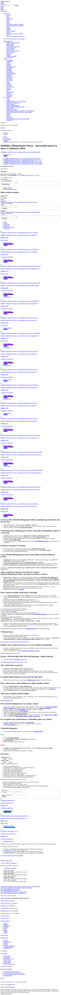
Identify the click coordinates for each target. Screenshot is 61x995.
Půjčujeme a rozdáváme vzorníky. (31, 650)
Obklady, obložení (11, 31)
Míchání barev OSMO (12, 109)
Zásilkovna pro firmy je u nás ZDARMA (16, 101)
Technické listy (7, 948)
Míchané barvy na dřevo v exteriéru (15, 24)
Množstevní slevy (5, 910)
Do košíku (4, 208)
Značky (5, 58)
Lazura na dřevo (7, 961)
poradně (21, 589)
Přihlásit (2, 4)
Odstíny (5, 223)
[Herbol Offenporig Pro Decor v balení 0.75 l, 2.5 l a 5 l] (14, 662)
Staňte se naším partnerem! (13, 105)
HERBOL (9, 69)
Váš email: (4, 792)
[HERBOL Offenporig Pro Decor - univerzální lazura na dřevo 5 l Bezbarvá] (16, 887)
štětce (15, 611)
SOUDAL (9, 76)
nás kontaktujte (10, 851)
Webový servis (11, 984)
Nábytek (9, 29)
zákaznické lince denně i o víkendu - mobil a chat (27, 716)
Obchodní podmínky (8, 947)
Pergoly (8, 23)
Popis (5, 222)
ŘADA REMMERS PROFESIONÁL (16, 106)
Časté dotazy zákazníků (6, 969)
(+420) (11, 175)
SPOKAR (9, 64)
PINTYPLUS (10, 94)
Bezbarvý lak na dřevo (9, 964)
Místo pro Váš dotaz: (7, 795)
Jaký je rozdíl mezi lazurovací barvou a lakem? (15, 974)
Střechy (8, 20)
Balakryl (6, 932)
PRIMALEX (10, 74)
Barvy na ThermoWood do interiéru (15, 36)
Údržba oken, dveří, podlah (13, 46)
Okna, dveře (9, 19)
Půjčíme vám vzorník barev (13, 102)
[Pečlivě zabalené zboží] (6, 700)
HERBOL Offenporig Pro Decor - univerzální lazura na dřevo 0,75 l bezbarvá (19, 202)
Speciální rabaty (4, 913)
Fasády (8, 17)
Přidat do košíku (5, 184)
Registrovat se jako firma (6, 860)
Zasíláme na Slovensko (9, 945)
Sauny (8, 35)
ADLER (9, 65)
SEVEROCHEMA (11, 73)
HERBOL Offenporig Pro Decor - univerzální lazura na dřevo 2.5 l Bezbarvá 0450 (20, 212)
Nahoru (2, 978)
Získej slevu (6, 228)
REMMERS (9, 61)
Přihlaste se (14, 863)
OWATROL (9, 96)
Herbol (5, 928)
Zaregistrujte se (7, 850)
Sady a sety (9, 53)
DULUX (9, 88)
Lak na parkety (7, 956)
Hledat (2, 6)
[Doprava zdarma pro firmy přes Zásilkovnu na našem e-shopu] (12, 855)
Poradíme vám (4, 905)
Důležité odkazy (4, 937)
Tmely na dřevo (10, 49)
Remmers (6, 924)
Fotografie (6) (7, 224)
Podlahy (8, 28)
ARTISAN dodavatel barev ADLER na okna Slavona (19, 112)
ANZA (8, 82)
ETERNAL (9, 84)
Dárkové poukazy (11, 104)
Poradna (8, 113)
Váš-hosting (11, 987)
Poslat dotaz (6, 226)
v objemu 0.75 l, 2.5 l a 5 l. (20, 659)
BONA (8, 81)
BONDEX (9, 70)
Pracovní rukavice (11, 48)
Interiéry (8, 27)
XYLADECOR (10, 86)
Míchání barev (10, 108)
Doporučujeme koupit (9, 227)
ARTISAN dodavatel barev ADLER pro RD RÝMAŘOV (20, 110)
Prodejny (9, 116)
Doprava (9, 100)
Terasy (8, 21)
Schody (8, 32)
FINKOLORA (10, 92)
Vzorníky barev (10, 57)
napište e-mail (24, 175)
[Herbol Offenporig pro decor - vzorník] (10, 653)
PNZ (8, 90)
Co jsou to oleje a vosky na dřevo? (12, 971)
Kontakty (6, 943)
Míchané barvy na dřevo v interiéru (15, 33)
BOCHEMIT (10, 80)
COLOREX (9, 68)
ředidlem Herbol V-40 (33, 680)
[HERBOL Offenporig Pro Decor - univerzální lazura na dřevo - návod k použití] (13, 891)
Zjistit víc (3, 127)
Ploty (8, 16)
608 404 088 (18, 119)
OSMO (8, 62)
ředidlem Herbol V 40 (31, 628)
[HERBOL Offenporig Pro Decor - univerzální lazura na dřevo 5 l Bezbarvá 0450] (20, 152)
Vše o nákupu (4, 11)
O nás (8, 98)
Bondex (5, 930)
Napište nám (9, 120)
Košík (2, 2)
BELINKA (9, 78)
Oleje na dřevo (7, 960)
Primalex (6, 931)
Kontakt (8, 114)
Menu (2, 8)
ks (16, 182)
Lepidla (8, 54)
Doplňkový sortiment (12, 56)
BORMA (9, 89)
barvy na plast (21, 38)
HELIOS (9, 93)
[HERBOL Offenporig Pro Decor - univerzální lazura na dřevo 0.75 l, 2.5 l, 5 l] (10, 889)
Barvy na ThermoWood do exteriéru (15, 25)
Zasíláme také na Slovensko (10, 189)
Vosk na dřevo (7, 962)
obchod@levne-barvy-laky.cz (7, 900)
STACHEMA (10, 60)
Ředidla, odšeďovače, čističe (13, 42)
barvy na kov (14, 38)
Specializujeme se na (5, 921)
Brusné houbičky (11, 52)
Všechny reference (5, 915)
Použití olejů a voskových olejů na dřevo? (13, 973)
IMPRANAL (7, 926)
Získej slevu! (10, 117)
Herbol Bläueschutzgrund (41, 541)
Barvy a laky (7, 13)
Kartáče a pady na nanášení (13, 50)
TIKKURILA (10, 77)
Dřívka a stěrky (10, 44)
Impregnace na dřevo (8, 958)
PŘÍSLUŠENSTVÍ (8, 41)
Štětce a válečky (10, 45)
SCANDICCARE (11, 66)
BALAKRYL (10, 72)
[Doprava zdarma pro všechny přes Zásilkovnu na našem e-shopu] (10, 868)
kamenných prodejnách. (45, 708)
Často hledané (4, 953)
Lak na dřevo (7, 957)
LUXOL (9, 85)
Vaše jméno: (5, 790)
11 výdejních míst (5, 908)
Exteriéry (9, 15)
